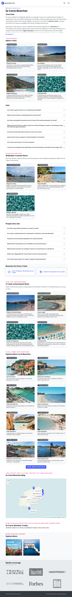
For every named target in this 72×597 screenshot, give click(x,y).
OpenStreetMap (52, 517)
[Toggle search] (64, 3)
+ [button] (8, 481)
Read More (9, 34)
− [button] (8, 483)
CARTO (64, 517)
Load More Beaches (36, 467)
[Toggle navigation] (69, 3)
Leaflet (45, 517)
